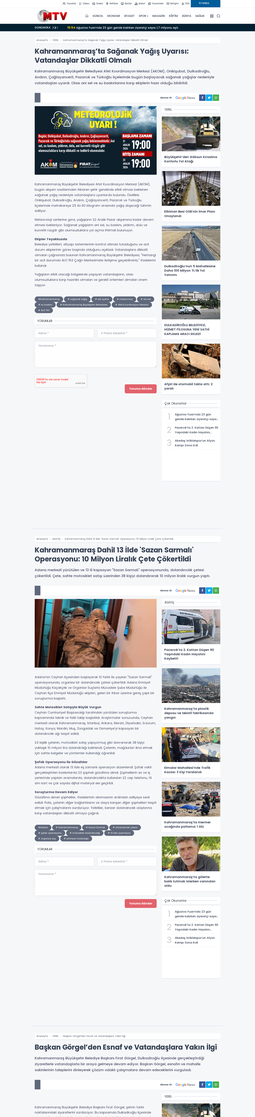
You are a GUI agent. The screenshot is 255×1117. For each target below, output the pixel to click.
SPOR (142, 16)
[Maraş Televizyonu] (52, 16)
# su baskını (45, 304)
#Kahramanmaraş (49, 299)
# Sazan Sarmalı (95, 827)
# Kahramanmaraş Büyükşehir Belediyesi (83, 304)
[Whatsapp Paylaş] (216, 97)
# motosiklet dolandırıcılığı (85, 833)
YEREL (55, 40)
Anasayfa (42, 40)
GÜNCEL (97, 16)
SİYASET (129, 16)
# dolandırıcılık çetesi (125, 827)
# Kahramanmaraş (67, 827)
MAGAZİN (158, 16)
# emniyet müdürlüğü (76, 838)
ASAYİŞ (56, 539)
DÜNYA (186, 16)
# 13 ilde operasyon (119, 833)
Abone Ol (166, 97)
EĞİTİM (173, 16)
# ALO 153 (43, 310)
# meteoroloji (125, 299)
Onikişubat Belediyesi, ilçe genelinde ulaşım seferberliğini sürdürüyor (142, 27)
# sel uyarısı (102, 299)
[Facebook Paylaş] (202, 97)
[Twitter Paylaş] (209, 97)
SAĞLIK (200, 16)
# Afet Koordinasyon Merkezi (131, 304)
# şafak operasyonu (50, 833)
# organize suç (47, 838)
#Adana (43, 827)
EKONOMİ (113, 16)
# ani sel (146, 299)
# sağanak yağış (77, 299)
